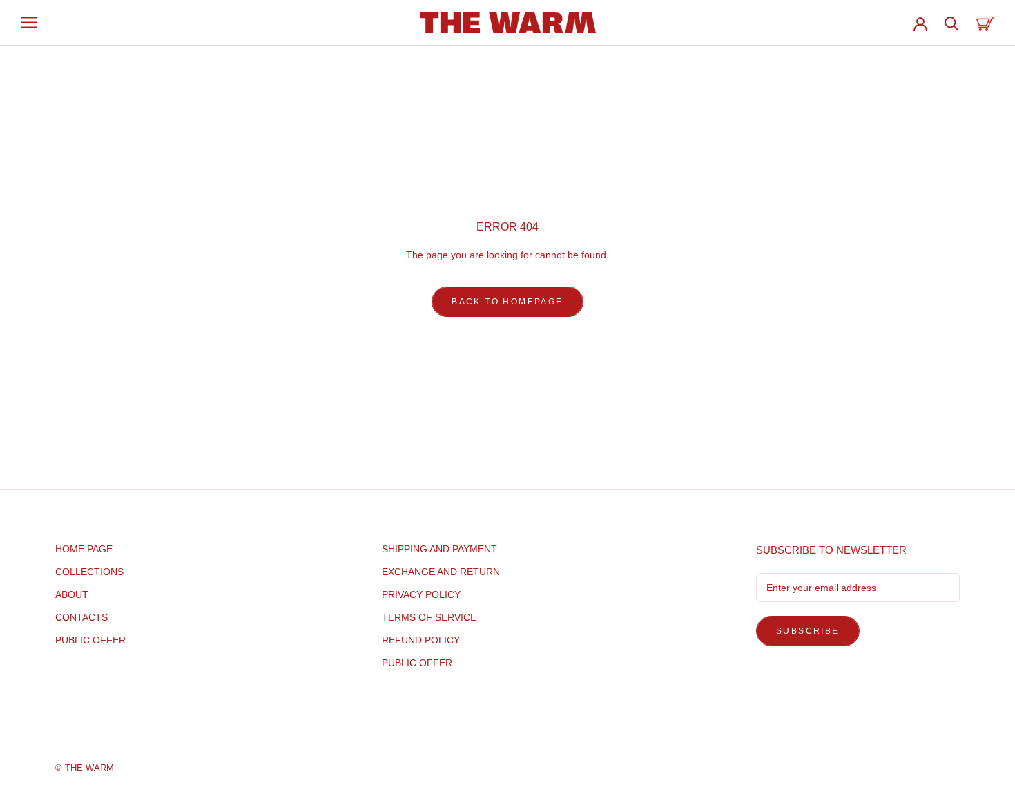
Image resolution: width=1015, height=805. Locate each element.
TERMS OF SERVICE (429, 617)
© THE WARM (84, 768)
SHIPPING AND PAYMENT (439, 548)
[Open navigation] (29, 22)
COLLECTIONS (89, 571)
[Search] (952, 22)
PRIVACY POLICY (421, 594)
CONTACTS (81, 617)
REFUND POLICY (421, 640)
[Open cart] (985, 22)
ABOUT (71, 594)
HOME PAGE (84, 548)
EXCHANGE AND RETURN (441, 571)
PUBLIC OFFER (90, 640)
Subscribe (808, 631)
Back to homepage (507, 302)
